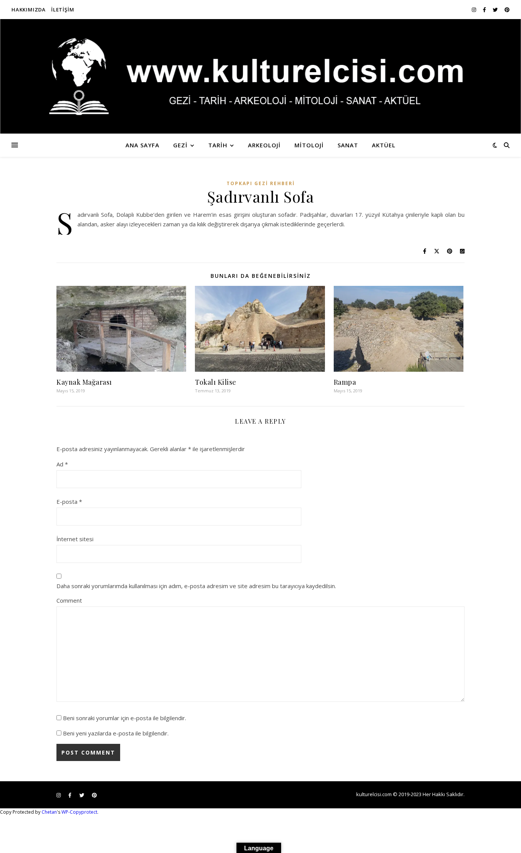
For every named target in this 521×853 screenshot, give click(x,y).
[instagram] (474, 9)
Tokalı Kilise (215, 382)
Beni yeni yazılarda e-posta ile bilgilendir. (116, 733)
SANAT (348, 145)
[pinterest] (507, 9)
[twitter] (496, 9)
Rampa (345, 382)
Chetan (49, 812)
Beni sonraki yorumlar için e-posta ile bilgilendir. (124, 718)
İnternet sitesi (74, 539)
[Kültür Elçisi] (260, 76)
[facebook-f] (485, 9)
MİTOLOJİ (309, 145)
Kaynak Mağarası (84, 382)
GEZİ (180, 145)
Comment (69, 600)
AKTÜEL (384, 145)
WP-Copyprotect (79, 812)
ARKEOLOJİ (264, 145)
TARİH (217, 145)
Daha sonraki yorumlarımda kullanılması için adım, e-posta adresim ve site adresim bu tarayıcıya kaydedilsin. (196, 586)
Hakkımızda (28, 9)
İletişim (62, 9)
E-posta (69, 501)
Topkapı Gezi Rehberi (261, 183)
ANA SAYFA (142, 145)
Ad (62, 464)
